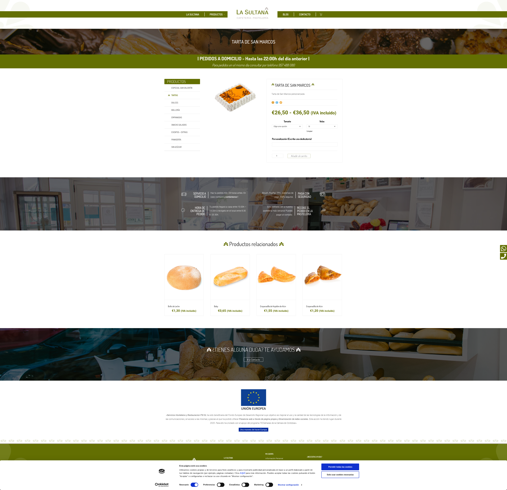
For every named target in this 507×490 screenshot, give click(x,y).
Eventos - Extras (179, 132)
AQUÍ (243, 473)
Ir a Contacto (253, 359)
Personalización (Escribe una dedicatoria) (292, 139)
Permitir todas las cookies (340, 467)
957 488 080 (286, 65)
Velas (322, 121)
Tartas (174, 95)
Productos (216, 14)
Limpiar (310, 131)
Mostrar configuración (288, 485)
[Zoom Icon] (236, 98)
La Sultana (192, 14)
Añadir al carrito (299, 156)
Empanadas (176, 117)
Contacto (304, 14)
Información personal (274, 458)
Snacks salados (179, 124)
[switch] (220, 485)
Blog (285, 14)
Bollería (175, 110)
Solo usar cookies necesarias (340, 475)
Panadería (176, 139)
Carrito (321, 14)
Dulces (174, 102)
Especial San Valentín (181, 88)
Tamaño (287, 121)
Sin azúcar (176, 147)
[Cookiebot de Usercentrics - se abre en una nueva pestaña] (161, 485)
